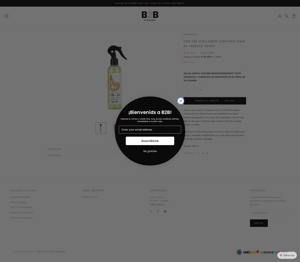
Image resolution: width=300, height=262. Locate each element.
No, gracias (150, 151)
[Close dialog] (181, 101)
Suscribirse (150, 141)
